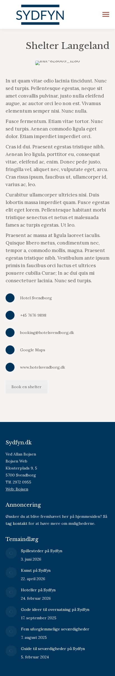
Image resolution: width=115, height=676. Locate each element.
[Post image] (11, 553)
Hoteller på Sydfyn (38, 589)
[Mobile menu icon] (105, 14)
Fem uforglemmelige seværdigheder (55, 629)
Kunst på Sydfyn (36, 570)
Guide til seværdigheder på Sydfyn (53, 648)
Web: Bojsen (17, 489)
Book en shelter (26, 386)
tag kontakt (16, 523)
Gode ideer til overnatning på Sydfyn (55, 609)
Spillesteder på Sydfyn (41, 550)
